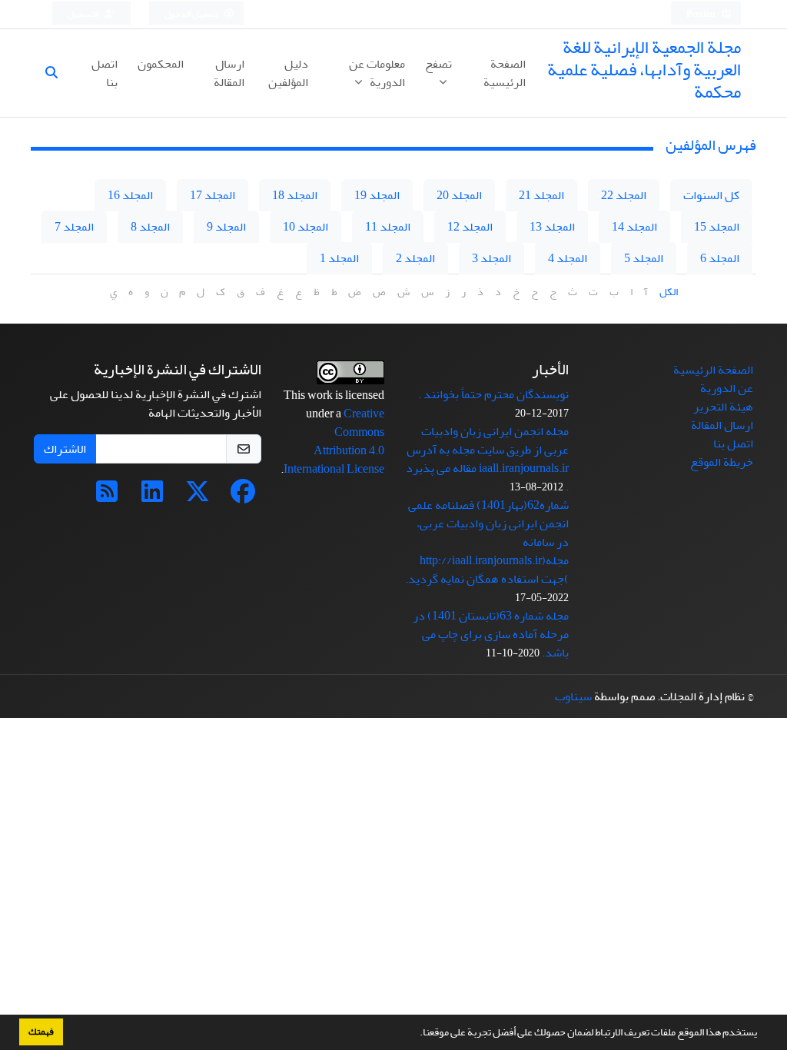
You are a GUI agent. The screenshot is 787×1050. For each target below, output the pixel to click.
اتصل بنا (104, 73)
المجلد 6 (719, 258)
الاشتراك (65, 448)
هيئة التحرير (723, 406)
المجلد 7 (74, 226)
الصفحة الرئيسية (504, 73)
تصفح (438, 63)
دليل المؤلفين (288, 73)
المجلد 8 (150, 226)
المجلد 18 (294, 195)
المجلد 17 (212, 195)
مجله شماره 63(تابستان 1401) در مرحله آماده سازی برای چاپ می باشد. (491, 634)
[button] (415, 1034)
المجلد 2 (415, 258)
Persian (701, 14)
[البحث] (57, 73)
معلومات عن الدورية (377, 73)
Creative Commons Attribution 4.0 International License (334, 441)
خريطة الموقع (721, 461)
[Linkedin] (152, 496)
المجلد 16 (130, 195)
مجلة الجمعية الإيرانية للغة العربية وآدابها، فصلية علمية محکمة (644, 69)
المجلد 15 (716, 226)
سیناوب (573, 696)
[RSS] (106, 496)
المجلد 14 (634, 226)
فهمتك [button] (41, 1031)
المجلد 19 (377, 195)
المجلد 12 (470, 226)
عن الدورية (726, 388)
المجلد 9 (226, 226)
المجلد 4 (567, 258)
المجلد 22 (623, 195)
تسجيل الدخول (192, 14)
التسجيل (84, 14)
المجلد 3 (491, 258)
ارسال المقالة (229, 73)
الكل (668, 291)
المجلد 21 (541, 195)
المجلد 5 (643, 258)
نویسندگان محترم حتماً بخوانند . (493, 394)
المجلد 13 (552, 226)
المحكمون (161, 63)
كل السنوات (711, 195)
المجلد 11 (387, 226)
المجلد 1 (339, 258)
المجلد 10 (305, 226)
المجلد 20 (459, 195)
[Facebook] (242, 496)
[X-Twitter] (197, 496)
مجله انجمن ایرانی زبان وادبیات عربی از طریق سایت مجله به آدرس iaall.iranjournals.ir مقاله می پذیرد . (487, 459)
